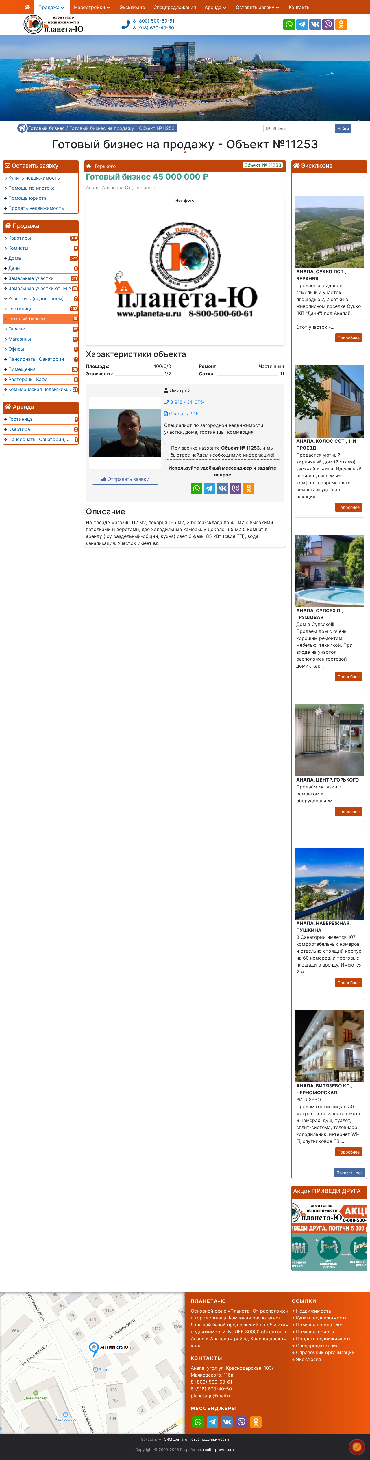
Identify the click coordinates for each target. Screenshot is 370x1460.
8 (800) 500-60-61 (153, 21)
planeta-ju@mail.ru (211, 1396)
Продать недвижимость (324, 1338)
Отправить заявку (127, 479)
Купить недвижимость (321, 1318)
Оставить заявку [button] (256, 7)
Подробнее (349, 337)
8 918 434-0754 (187, 402)
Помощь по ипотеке (319, 1325)
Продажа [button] (49, 7)
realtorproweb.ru (218, 1449)
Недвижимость (313, 1311)
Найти (343, 128)
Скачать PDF (183, 413)
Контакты (299, 7)
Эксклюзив (132, 7)
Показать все (349, 1172)
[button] (184, 267)
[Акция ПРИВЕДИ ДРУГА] (329, 1235)
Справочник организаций (325, 1352)
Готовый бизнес (46, 128)
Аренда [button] (214, 7)
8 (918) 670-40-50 (153, 28)
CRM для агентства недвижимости (196, 1439)
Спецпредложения (174, 7)
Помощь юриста (315, 1331)
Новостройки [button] (90, 7)
